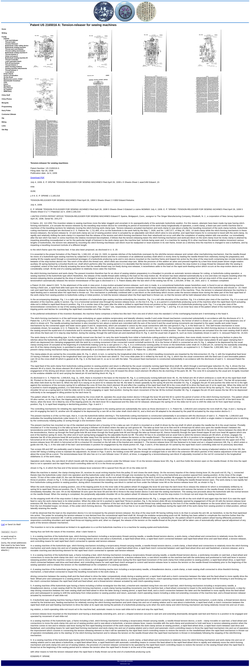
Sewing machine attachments (16, 68)
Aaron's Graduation (10, 75)
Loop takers (9, 72)
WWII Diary (7, 91)
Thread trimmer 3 (11, 70)
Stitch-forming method (13, 67)
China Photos (7, 99)
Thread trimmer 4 (11, 54)
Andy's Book (8, 74)
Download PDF (37, 177)
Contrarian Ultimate (9, 114)
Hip (3, 118)
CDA (5, 82)
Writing (4, 33)
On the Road (8, 77)
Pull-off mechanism (12, 63)
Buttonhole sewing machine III (16, 58)
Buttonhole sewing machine (15, 47)
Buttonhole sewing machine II (16, 52)
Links (4, 126)
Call (3, 524)
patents (6, 38)
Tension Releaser (11, 44)
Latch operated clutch (13, 61)
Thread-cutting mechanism (15, 51)
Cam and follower (11, 40)
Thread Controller (11, 59)
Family (4, 37)
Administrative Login (125, 663)
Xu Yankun (7, 89)
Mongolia (5, 103)
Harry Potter (6, 110)
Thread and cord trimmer (14, 49)
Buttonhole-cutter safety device (16, 45)
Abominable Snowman (11, 81)
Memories (7, 86)
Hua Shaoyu (8, 88)
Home (4, 29)
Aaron (5, 84)
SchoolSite (130, 661)
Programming (7, 106)
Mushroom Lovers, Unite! (12, 79)
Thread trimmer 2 (11, 65)
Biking (4, 122)
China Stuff (6, 95)
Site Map (5, 129)
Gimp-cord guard (11, 56)
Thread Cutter (10, 42)
